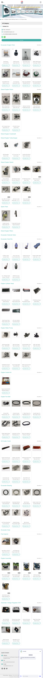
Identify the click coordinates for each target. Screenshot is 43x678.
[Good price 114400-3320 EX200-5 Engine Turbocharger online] (26, 147)
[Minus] (40, 651)
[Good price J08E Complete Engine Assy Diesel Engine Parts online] (6, 568)
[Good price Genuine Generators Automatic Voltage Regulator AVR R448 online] (26, 612)
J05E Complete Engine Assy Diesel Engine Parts (16, 576)
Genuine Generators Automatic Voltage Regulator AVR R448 (26, 620)
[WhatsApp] (2, 37)
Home (2, 19)
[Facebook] (4, 668)
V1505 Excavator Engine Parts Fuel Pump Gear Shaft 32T (16, 63)
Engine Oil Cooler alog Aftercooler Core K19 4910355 (6, 459)
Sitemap (10, 675)
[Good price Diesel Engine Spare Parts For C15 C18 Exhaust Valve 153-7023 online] (26, 54)
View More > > (39, 89)
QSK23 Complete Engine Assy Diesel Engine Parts (26, 576)
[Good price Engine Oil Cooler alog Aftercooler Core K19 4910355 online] (6, 451)
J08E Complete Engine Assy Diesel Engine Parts (6, 576)
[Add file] (21, 676)
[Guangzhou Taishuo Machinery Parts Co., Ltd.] (22, 2)
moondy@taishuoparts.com (8, 31)
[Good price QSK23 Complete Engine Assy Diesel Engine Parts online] (26, 568)
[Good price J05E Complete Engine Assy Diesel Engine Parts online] (16, 568)
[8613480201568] (7, 668)
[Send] (40, 676)
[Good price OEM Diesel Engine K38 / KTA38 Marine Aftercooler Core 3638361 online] (26, 451)
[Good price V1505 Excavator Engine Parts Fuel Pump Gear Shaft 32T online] (16, 54)
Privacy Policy (5, 675)
